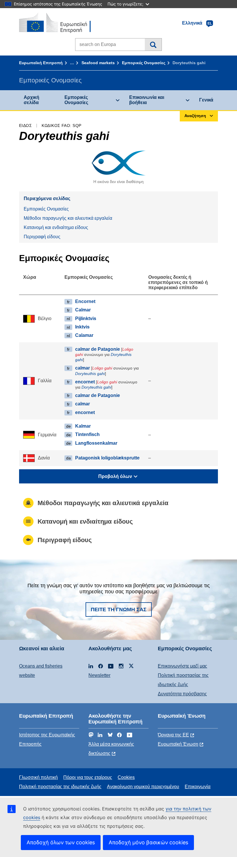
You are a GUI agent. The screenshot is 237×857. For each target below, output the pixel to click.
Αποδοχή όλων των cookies (61, 842)
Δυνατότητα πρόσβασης (182, 693)
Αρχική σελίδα (31, 100)
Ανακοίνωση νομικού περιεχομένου (143, 786)
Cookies (126, 777)
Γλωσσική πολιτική (38, 777)
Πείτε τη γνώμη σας (119, 609)
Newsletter (99, 675)
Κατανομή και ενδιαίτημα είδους (56, 227)
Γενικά (206, 99)
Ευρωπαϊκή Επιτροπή (41, 62)
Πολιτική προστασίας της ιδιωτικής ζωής (60, 786)
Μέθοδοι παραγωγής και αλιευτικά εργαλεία (68, 218)
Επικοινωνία (197, 786)
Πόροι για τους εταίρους (87, 777)
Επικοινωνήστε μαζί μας (182, 666)
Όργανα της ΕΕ (173, 734)
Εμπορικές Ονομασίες (143, 62)
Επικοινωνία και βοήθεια (146, 100)
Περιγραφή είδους (42, 236)
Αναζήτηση (153, 44)
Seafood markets (98, 62)
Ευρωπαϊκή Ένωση (178, 744)
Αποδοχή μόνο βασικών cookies (148, 842)
